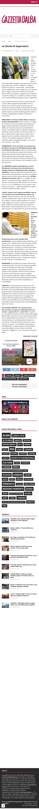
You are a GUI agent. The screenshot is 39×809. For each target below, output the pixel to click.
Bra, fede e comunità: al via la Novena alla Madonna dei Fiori (22, 538)
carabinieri (28, 449)
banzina (9, 375)
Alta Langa (7, 440)
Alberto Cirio (18, 436)
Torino (12, 498)
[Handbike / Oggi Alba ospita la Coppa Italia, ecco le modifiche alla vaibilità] (5, 607)
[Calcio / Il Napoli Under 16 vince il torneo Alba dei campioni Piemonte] (5, 597)
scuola (28, 493)
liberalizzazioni (29, 375)
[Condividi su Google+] (32, 369)
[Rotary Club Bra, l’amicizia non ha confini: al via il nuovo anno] (5, 550)
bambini (27, 444)
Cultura (7, 462)
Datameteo (25, 463)
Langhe (17, 474)
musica (19, 479)
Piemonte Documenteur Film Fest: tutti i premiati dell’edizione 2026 (23, 556)
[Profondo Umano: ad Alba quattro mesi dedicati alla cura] (5, 568)
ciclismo (14, 453)
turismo (21, 498)
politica (19, 484)
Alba (17, 51)
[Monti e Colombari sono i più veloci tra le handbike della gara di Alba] (5, 588)
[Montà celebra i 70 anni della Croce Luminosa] (5, 531)
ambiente (18, 440)
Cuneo (17, 463)
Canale (19, 449)
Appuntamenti (9, 444)
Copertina (31, 453)
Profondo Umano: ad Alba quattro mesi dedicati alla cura (23, 565)
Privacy (35, 803)
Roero (29, 488)
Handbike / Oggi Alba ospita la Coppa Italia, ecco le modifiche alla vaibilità (22, 604)
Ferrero (16, 467)
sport (5, 498)
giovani (7, 475)
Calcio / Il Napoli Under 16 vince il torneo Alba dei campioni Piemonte (23, 594)
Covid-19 (6, 458)
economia (6, 467)
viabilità (30, 502)
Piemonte (8, 483)
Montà (12, 479)
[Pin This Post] (24, 369)
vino (4, 506)
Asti (20, 444)
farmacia (17, 375)
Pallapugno (28, 479)
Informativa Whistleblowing (29, 805)
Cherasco (6, 453)
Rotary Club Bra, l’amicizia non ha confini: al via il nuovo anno (21, 547)
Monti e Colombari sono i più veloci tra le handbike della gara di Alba (23, 585)
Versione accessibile (28, 51)
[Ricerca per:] (19, 36)
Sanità (5, 493)
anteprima (26, 440)
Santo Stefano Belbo (16, 493)
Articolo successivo (19, 387)
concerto (23, 453)
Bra (12, 449)
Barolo (5, 449)
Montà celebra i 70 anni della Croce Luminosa (21, 528)
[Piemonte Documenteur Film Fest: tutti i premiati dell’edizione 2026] (5, 559)
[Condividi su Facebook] (7, 369)
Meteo (5, 479)
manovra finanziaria (9, 379)
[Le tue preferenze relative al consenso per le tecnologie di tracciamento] (3, 806)
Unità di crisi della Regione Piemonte (14, 502)
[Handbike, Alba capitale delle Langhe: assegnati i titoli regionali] (5, 522)
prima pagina (29, 484)
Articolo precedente (19, 384)
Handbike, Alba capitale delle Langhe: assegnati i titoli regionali (22, 519)
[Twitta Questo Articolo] (15, 369)
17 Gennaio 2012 (8, 51)
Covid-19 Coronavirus (22, 458)
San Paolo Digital (14, 792)
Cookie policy (28, 803)
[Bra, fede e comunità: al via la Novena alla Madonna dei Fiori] (5, 541)
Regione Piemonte (13, 488)
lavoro (27, 475)
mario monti (23, 379)
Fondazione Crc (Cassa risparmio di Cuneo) (15, 470)
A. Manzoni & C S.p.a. (28, 801)
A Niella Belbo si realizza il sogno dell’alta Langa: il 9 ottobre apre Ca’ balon (22, 575)
